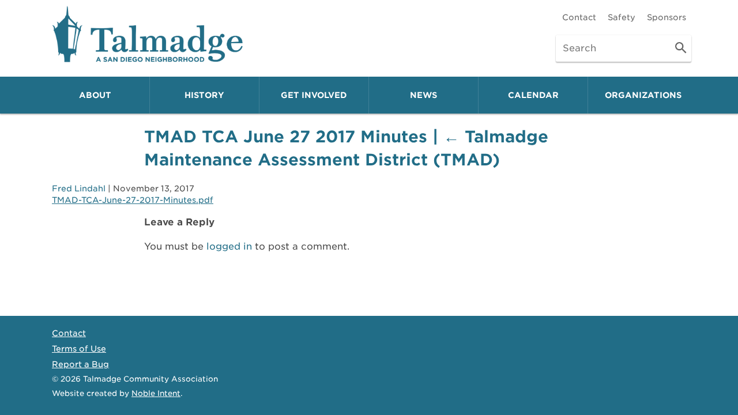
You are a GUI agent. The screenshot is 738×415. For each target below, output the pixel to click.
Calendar (533, 95)
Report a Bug (80, 364)
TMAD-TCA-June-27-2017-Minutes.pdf (132, 200)
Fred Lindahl (79, 188)
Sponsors (666, 17)
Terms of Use (79, 348)
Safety (621, 17)
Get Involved (314, 95)
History (204, 95)
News (423, 95)
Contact (579, 17)
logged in (229, 246)
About (95, 95)
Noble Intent (155, 393)
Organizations (643, 95)
